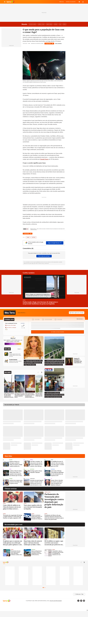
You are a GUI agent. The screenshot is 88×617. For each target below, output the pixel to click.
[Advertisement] (75, 517)
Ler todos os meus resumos (57, 332)
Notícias (33, 237)
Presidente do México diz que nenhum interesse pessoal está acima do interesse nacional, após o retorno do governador (54, 517)
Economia (53, 469)
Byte (10, 469)
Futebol (10, 478)
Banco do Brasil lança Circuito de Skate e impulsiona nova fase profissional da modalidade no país (37, 552)
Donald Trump (44, 159)
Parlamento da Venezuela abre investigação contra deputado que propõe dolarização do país (54, 500)
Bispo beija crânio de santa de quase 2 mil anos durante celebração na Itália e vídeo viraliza (33, 543)
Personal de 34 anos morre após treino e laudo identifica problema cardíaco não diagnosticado (16, 552)
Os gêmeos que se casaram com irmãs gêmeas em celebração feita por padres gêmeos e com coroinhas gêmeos (12, 543)
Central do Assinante (70, 1)
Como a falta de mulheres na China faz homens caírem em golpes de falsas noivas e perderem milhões (12, 507)
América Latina (47, 492)
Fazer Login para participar (44, 256)
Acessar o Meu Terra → (22, 312)
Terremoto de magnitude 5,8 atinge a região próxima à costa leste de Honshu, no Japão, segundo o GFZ (12, 517)
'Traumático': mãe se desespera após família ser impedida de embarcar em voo (57, 552)
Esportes (33, 549)
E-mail (79, 1)
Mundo (28, 237)
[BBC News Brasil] (25, 229)
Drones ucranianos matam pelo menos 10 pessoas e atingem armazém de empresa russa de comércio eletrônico (37, 517)
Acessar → (20, 348)
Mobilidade (32, 478)
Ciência (31, 459)
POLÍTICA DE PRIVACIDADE (56, 600)
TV (51, 478)
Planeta (10, 459)
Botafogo (32, 469)
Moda (52, 459)
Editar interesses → (80, 318)
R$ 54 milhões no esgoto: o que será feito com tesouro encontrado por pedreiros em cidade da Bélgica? (54, 543)
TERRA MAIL (61, 1)
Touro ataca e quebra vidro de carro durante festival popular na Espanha (33, 507)
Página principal (10, 2)
